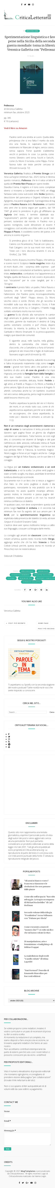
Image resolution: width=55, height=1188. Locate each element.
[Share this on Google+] (36, 590)
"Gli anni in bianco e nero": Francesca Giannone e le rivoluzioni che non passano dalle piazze (37, 885)
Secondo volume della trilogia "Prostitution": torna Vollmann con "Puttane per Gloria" (38, 915)
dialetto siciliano (43, 575)
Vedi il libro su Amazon (15, 128)
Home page (43, 623)
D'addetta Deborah (20, 575)
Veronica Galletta (31, 582)
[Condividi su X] (30, 590)
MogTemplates (28, 1171)
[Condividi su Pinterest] (41, 590)
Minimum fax (26, 578)
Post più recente (17, 623)
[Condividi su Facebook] (25, 590)
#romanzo (43, 571)
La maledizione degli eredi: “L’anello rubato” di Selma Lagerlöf (36, 959)
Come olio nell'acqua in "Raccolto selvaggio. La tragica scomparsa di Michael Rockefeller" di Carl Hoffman (39, 901)
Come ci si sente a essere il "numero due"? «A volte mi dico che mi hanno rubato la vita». (38, 930)
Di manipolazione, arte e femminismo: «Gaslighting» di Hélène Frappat (38, 944)
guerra (11, 578)
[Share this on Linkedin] (47, 590)
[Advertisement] (27, 785)
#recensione (32, 31)
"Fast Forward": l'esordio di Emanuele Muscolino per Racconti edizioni (36, 973)
